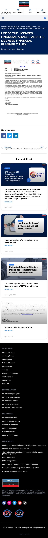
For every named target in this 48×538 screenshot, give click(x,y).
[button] (45, 18)
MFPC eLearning (18, 12)
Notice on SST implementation (18, 327)
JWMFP (30, 12)
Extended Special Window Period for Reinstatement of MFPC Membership (21, 285)
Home (3, 26)
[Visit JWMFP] (30, 10)
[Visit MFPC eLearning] (18, 10)
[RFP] (20, 513)
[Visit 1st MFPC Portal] (6, 10)
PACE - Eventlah (42, 12)
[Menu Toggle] (3, 18)
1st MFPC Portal (6, 12)
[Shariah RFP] (7, 513)
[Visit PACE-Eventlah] (42, 10)
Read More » (8, 202)
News (9, 26)
